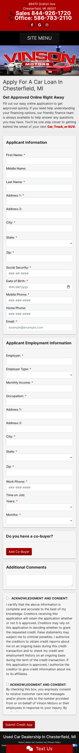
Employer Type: (17, 369)
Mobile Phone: (16, 294)
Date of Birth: (16, 281)
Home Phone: (16, 308)
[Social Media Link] (47, 25)
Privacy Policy (54, 742)
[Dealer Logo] (39, 60)
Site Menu (39, 38)
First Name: (14, 155)
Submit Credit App (18, 725)
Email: (10, 321)
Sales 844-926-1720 (43, 13)
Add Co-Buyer (19, 552)
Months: (12, 515)
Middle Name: (16, 168)
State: (10, 237)
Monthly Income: (18, 382)
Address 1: (14, 195)
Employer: (13, 355)
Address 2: (14, 209)
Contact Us (41, 742)
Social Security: (17, 267)
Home (21, 742)
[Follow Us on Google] (39, 25)
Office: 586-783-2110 (43, 18)
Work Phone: (15, 481)
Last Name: (14, 182)
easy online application (36, 103)
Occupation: (15, 396)
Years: (10, 501)
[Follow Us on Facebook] (32, 25)
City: (9, 222)
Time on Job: (15, 495)
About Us (30, 742)
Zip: (9, 252)
